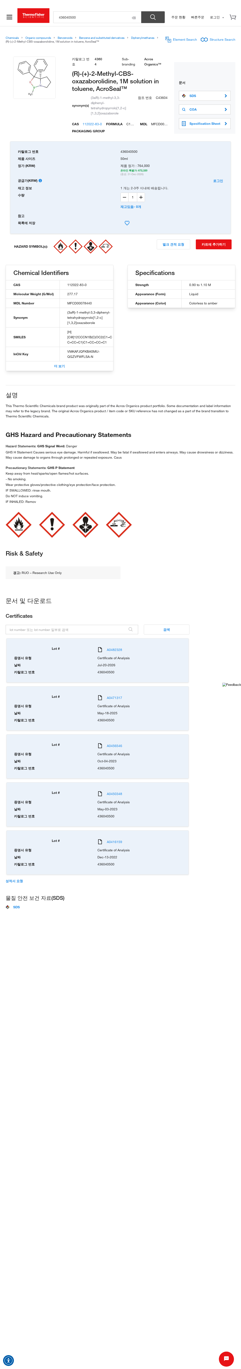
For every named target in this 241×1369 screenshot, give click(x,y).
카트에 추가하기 (214, 244)
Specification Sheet (204, 123)
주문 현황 (178, 17)
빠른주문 (197, 17)
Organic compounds (38, 38)
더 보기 (59, 366)
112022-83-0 (92, 124)
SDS (192, 96)
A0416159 (114, 842)
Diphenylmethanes (142, 38)
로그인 (218, 181)
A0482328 (114, 650)
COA (193, 109)
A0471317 (114, 698)
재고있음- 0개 (130, 207)
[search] (97, 17)
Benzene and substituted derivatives (102, 38)
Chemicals (12, 38)
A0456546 (114, 746)
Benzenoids (65, 38)
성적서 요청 (14, 881)
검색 (166, 629)
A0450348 (114, 794)
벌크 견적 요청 (173, 244)
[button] (8, 1360)
